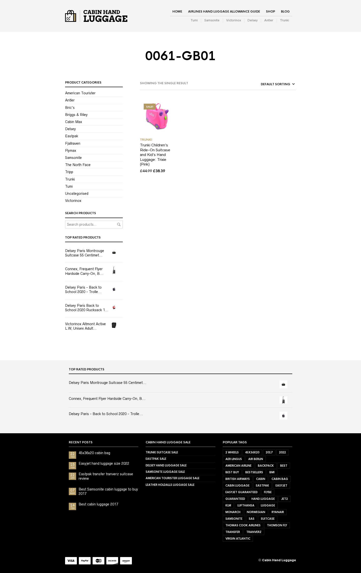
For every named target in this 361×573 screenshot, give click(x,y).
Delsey (253, 20)
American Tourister (80, 93)
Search (119, 224)
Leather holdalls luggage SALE (170, 485)
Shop (270, 12)
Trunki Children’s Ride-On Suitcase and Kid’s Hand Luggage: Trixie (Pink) (155, 154)
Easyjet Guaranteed (241, 492)
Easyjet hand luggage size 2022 (104, 463)
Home (177, 12)
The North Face (78, 165)
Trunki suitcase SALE (162, 452)
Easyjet (281, 485)
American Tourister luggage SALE (172, 478)
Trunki (284, 20)
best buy (232, 472)
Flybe (268, 492)
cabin (260, 479)
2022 (282, 452)
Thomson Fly (277, 525)
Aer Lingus (233, 459)
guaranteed (235, 499)
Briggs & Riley (76, 115)
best (283, 465)
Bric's (70, 108)
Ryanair (278, 512)
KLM (228, 505)
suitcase (268, 518)
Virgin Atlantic (237, 538)
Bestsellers (254, 472)
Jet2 (284, 499)
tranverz (254, 532)
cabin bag (280, 479)
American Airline (238, 465)
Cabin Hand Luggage (279, 560)
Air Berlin (255, 459)
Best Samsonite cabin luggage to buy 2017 (108, 491)
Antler (268, 20)
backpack (266, 465)
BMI (272, 472)
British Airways (237, 479)
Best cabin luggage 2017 (98, 504)
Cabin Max (73, 122)
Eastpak (71, 136)
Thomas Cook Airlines (243, 525)
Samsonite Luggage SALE (165, 472)
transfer (232, 532)
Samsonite (212, 20)
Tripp (69, 172)
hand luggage (263, 499)
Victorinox (233, 20)
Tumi (194, 20)
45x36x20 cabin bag (94, 453)
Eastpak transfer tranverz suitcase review (106, 476)
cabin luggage (237, 485)
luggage (268, 505)
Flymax (70, 151)
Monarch (232, 512)
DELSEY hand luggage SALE (166, 465)
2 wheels (232, 452)
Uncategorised (76, 194)
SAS (251, 518)
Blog (285, 12)
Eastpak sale (156, 459)
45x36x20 (252, 452)
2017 (269, 452)
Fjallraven (72, 143)
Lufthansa (245, 505)
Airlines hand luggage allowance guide (224, 12)
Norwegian (256, 512)
